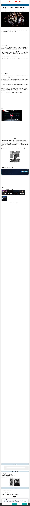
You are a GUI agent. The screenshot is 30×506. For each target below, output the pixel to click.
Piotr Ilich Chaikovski (16, 11)
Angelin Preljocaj (6, 10)
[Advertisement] (15, 38)
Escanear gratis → (24, 171)
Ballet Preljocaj (10, 10)
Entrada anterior (12, 202)
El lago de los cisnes (4, 11)
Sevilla (20, 11)
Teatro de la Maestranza (24, 11)
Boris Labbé (14, 10)
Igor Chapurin (11, 11)
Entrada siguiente (18, 202)
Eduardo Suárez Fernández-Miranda (20, 10)
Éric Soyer (8, 11)
